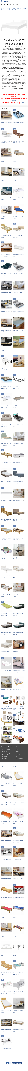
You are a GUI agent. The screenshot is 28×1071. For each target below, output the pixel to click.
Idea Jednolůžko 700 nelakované (19, 708)
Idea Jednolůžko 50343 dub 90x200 (8, 821)
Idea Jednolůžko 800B (5, 613)
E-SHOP (16, 4)
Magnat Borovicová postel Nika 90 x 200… (9, 935)
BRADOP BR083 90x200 (6, 235)
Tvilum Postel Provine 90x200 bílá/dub (9, 141)
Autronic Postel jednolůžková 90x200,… (9, 991)
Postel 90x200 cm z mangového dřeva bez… (10, 462)
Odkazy (17, 751)
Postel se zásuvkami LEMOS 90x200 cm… (10, 197)
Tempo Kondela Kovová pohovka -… (20, 197)
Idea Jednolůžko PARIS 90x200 (7, 783)
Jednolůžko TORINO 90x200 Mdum (8, 1010)
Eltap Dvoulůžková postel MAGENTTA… (9, 632)
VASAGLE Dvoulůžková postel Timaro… (9, 387)
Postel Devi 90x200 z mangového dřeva (9, 519)
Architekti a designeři (6, 753)
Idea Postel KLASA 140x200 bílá (7, 557)
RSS (17, 756)
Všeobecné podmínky (20, 753)
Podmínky (4, 756)
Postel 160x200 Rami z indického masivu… (10, 254)
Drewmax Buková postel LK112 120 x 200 (9, 538)
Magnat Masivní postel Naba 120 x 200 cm (10, 122)
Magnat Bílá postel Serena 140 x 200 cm (9, 292)
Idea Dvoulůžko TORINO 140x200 (20, 689)
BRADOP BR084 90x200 (6, 973)
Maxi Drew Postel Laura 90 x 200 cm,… (9, 765)
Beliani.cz (24, 103)
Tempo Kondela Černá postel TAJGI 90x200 (10, 368)
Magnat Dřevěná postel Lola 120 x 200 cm (9, 311)
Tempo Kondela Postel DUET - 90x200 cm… (10, 708)
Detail (10, 124)
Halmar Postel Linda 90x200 (18, 670)
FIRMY (10, 4)
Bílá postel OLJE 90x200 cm (19, 973)
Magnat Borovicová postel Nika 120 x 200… (10, 878)
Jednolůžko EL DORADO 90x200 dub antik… (10, 594)
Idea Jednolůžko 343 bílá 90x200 (19, 821)
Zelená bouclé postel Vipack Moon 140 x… (9, 443)
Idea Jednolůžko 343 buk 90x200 (7, 897)
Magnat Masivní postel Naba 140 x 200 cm (10, 160)
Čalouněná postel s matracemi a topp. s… (9, 651)
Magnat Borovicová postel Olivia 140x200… (10, 1029)
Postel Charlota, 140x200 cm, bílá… (8, 954)
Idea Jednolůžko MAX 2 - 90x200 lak (8, 916)
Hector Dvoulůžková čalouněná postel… (9, 424)
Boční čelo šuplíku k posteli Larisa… (8, 670)
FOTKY (4, 4)
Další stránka (16, 1063)
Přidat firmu (4, 758)
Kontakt (17, 749)
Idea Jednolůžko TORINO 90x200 (20, 783)
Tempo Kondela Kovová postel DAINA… (9, 405)
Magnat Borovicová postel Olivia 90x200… (9, 840)
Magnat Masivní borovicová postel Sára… (9, 216)
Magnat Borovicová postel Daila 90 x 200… (10, 330)
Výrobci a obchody (6, 749)
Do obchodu (5, 124)
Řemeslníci (4, 751)
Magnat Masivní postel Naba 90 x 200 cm (9, 179)
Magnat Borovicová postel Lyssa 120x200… (10, 349)
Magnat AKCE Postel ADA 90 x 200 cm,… (9, 689)
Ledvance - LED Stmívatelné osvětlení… (9, 500)
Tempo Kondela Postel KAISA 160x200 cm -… (10, 481)
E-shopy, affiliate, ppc (6, 754)
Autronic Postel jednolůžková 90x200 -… (9, 1048)
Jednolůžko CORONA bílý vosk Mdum (9, 576)
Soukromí (18, 754)
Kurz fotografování (19, 758)
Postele (12, 90)
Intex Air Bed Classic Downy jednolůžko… (9, 273)
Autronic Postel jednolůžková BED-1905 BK (10, 859)
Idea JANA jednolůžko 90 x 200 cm (20, 216)
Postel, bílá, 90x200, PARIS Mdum (20, 991)
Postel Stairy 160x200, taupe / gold (8, 802)
